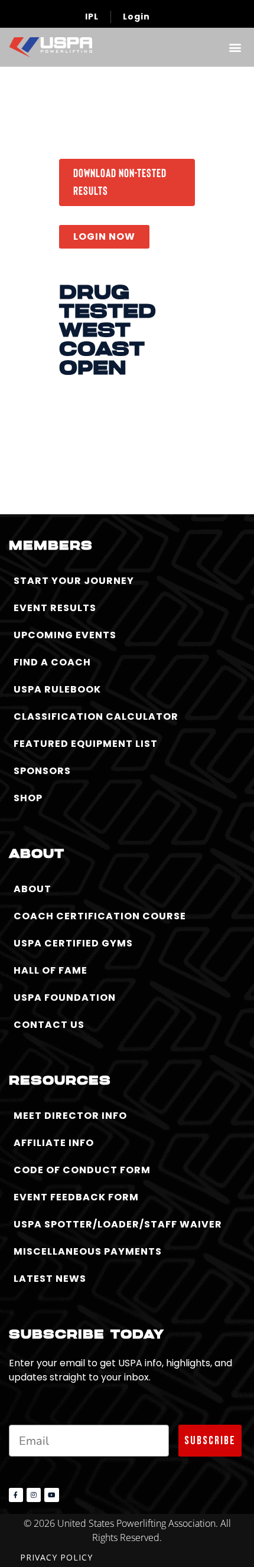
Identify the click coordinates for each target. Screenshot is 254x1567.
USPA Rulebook (57, 689)
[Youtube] (51, 1495)
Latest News (50, 1278)
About (32, 889)
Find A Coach (52, 662)
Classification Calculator (96, 716)
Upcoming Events (65, 635)
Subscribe (210, 1441)
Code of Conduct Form (82, 1170)
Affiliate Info (54, 1143)
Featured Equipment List (86, 743)
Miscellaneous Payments (88, 1251)
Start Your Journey (74, 580)
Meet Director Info (70, 1115)
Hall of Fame (50, 970)
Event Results (55, 608)
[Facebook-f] (16, 1495)
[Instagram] (34, 1495)
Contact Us (49, 1024)
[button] (235, 47)
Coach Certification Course (100, 916)
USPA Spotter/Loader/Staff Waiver (118, 1224)
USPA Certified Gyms (73, 943)
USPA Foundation (65, 997)
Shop (28, 798)
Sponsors (42, 771)
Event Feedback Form (76, 1197)
